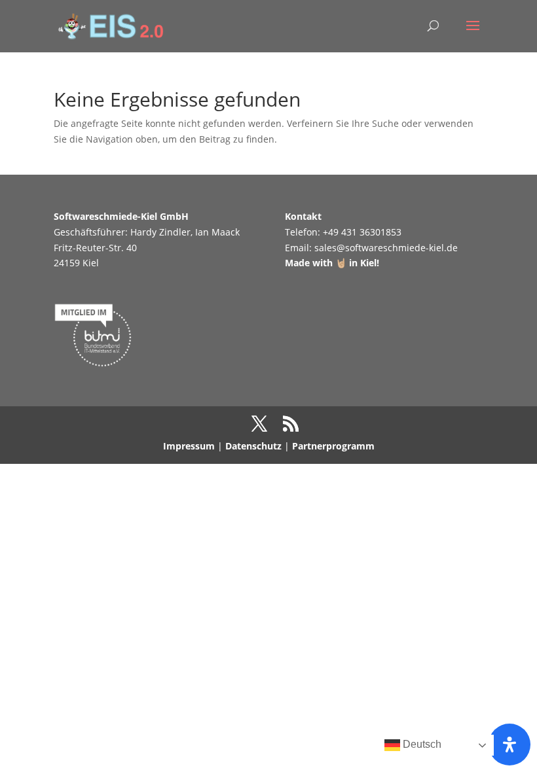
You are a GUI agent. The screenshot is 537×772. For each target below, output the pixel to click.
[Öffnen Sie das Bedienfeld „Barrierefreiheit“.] (509, 744)
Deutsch (420, 744)
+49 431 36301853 (362, 232)
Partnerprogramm (333, 446)
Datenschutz (253, 446)
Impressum (189, 446)
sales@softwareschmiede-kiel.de (386, 247)
